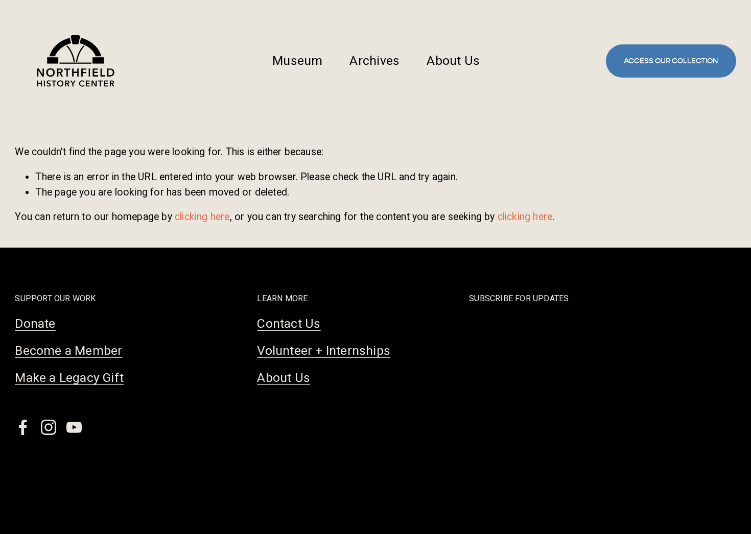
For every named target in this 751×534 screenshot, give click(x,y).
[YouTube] (74, 427)
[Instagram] (48, 427)
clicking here (202, 217)
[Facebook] (23, 427)
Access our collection (671, 61)
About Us (453, 60)
